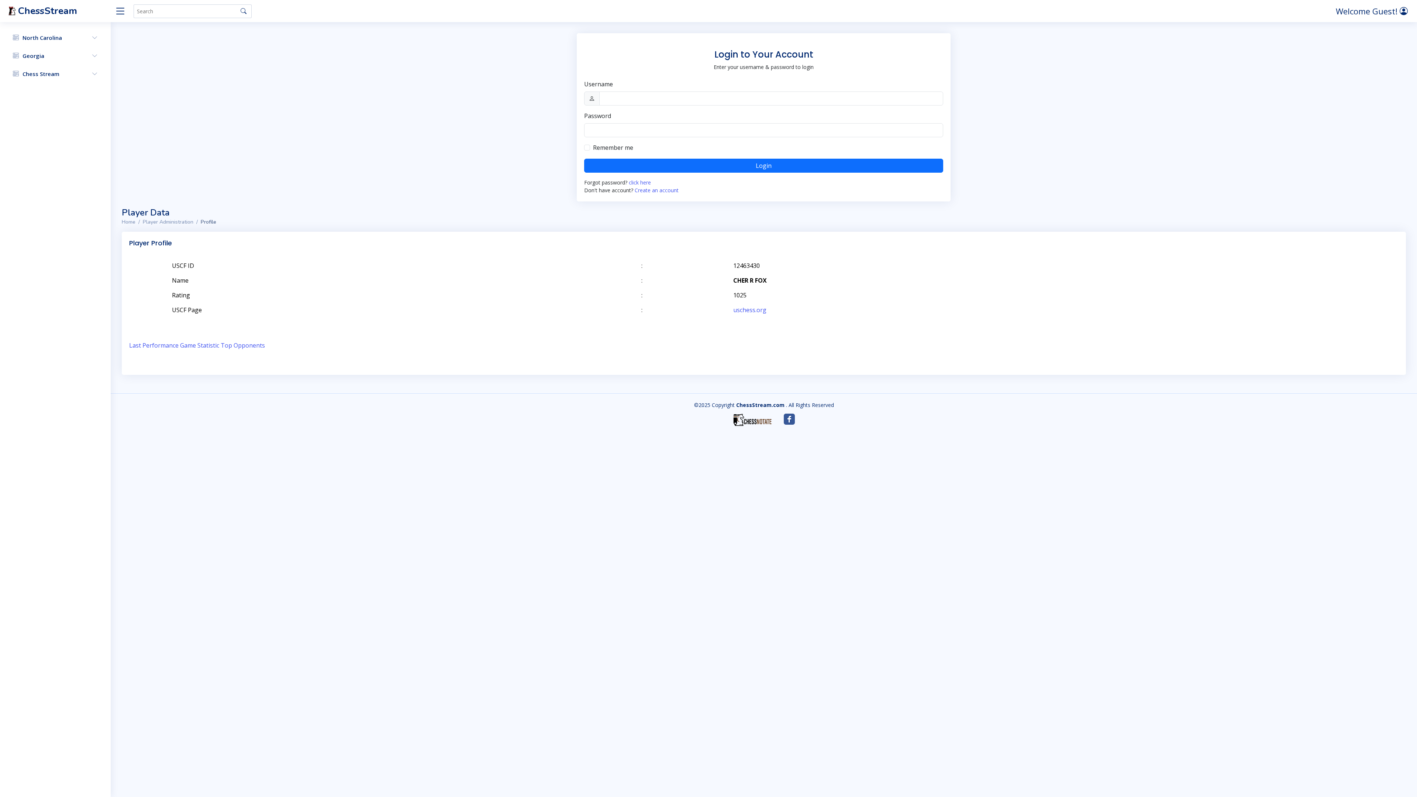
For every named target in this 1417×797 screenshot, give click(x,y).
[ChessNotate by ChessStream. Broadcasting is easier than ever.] (752, 420)
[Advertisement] (1313, 276)
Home (128, 221)
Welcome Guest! (1368, 11)
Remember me (613, 148)
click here (640, 182)
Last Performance (154, 345)
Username (598, 84)
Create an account (657, 190)
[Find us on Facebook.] (789, 419)
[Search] (243, 11)
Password (597, 116)
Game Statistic (199, 345)
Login (764, 166)
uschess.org (749, 310)
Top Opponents (243, 345)
